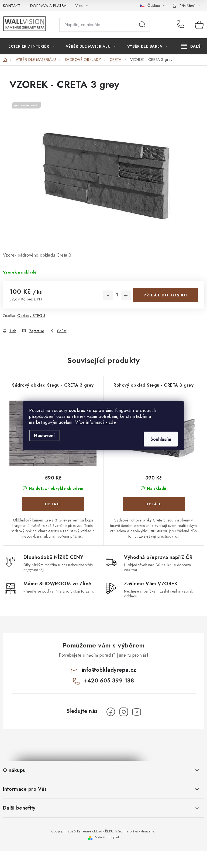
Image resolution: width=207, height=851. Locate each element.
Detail (53, 504)
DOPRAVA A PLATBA (48, 5)
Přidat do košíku (165, 295)
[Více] (191, 46)
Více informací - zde (95, 422)
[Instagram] (123, 712)
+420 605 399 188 (182, 24)
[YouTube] (136, 712)
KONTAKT (11, 5)
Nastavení (44, 435)
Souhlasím (160, 439)
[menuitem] (31, 46)
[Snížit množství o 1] (108, 295)
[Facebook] (110, 712)
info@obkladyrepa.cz (109, 670)
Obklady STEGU (31, 315)
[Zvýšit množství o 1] (126, 295)
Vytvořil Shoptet (107, 837)
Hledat (142, 25)
